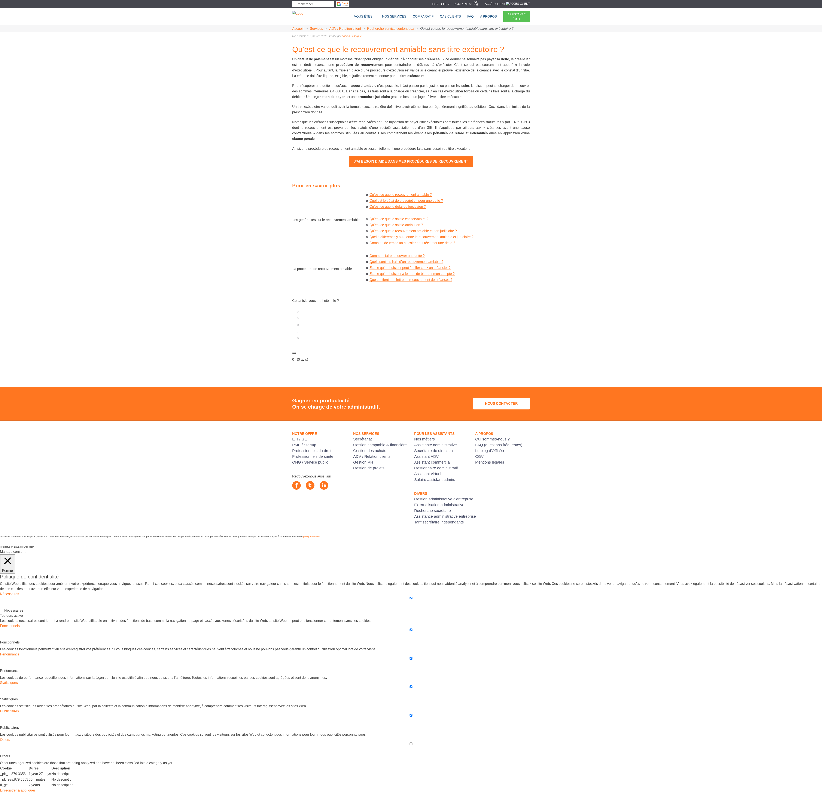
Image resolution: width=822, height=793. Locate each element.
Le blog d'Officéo (489, 451)
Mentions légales (489, 462)
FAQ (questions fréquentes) (498, 445)
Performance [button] (9, 654)
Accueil (298, 28)
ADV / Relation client (345, 28)
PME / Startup (304, 445)
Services (316, 28)
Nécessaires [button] (9, 594)
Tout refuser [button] (6, 546)
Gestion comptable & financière (380, 445)
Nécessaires (13, 610)
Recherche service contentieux (390, 28)
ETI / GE (299, 439)
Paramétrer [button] (18, 546)
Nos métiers (424, 439)
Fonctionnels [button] (10, 626)
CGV (479, 456)
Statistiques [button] (9, 683)
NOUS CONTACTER (501, 403)
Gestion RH (363, 462)
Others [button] (5, 739)
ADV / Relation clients (371, 456)
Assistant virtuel (427, 474)
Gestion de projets (368, 468)
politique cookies (311, 536)
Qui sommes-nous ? (492, 439)
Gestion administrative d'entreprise (443, 499)
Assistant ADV (426, 456)
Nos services (394, 16)
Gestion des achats (369, 451)
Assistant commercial (432, 462)
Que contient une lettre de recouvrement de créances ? (410, 280)
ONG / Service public (310, 462)
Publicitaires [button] (9, 711)
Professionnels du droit (311, 451)
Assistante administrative (435, 445)
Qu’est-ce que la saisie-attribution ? (396, 225)
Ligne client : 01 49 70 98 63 (452, 4)
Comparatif (423, 16)
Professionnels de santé (312, 456)
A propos (488, 16)
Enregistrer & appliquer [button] (17, 790)
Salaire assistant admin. (434, 479)
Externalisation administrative (439, 505)
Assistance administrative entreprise (445, 516)
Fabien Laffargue (352, 36)
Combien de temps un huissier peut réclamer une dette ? (412, 243)
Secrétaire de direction (433, 451)
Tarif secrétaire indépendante (439, 522)
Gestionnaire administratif (436, 468)
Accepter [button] (29, 546)
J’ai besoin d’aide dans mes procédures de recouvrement (411, 161)
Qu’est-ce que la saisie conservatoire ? (398, 219)
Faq (470, 16)
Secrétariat (362, 439)
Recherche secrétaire (432, 510)
